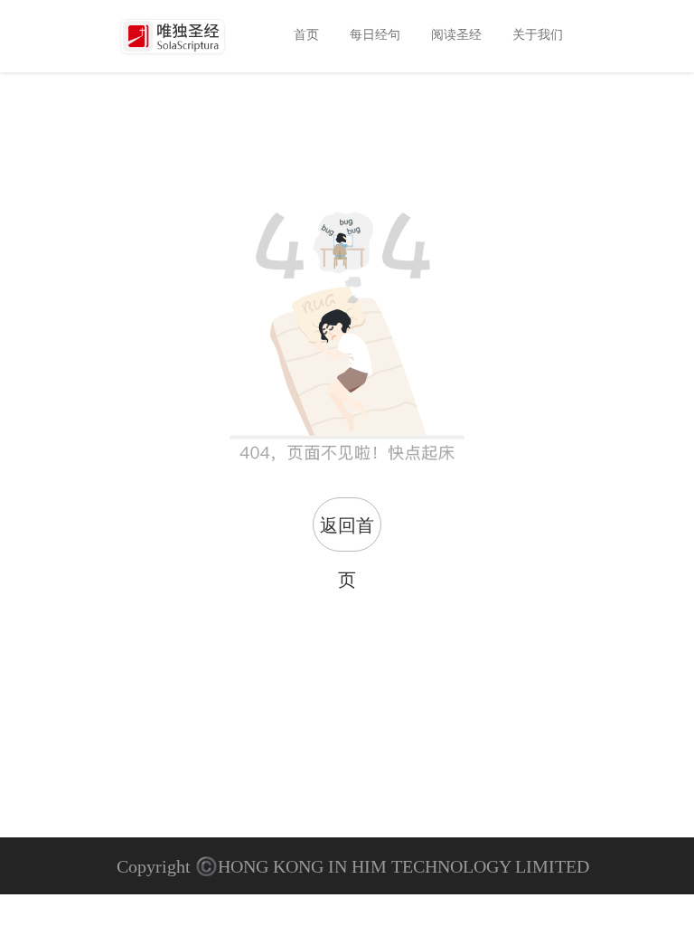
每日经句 (375, 35)
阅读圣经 (456, 35)
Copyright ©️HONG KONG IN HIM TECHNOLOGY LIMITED (353, 866)
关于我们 (537, 35)
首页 (306, 35)
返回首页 (347, 533)
